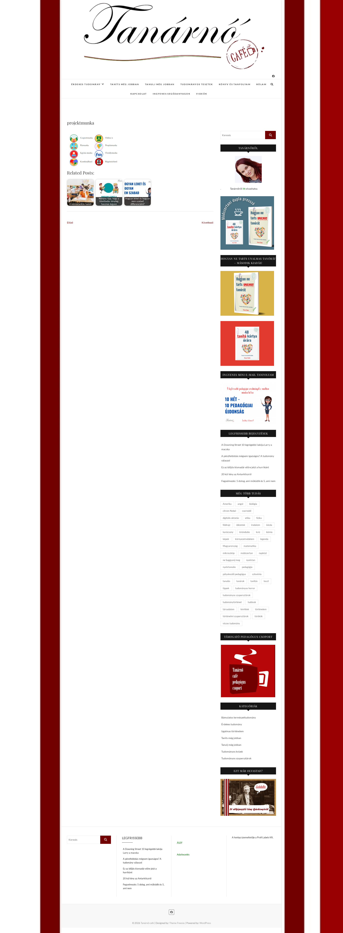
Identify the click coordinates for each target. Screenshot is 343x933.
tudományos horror (245, 588)
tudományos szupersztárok (236, 595)
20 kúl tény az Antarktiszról (236, 474)
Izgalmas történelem (232, 731)
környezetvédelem (244, 539)
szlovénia (257, 574)
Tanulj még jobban (160, 84)
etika (247, 518)
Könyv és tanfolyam (234, 84)
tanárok (240, 581)
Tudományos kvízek (232, 751)
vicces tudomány (231, 623)
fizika (259, 518)
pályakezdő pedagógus (234, 574)
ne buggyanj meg (231, 560)
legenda (264, 539)
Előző (70, 222)
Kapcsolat (138, 93)
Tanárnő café (147, 923)
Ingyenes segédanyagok (171, 93)
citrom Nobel (229, 510)
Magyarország (230, 546)
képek (226, 539)
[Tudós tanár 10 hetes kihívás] (248, 403)
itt (244, 188)
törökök (259, 616)
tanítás (254, 581)
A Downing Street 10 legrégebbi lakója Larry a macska (142, 851)
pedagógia (247, 567)
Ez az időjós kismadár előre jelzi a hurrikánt (245, 467)
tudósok (252, 602)
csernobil (246, 510)
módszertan (247, 553)
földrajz (226, 524)
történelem (261, 609)
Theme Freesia (177, 923)
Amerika (227, 503)
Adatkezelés (183, 854)
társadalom (228, 609)
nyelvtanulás (229, 567)
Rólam (261, 84)
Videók (201, 93)
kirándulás (244, 532)
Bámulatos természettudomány (238, 717)
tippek (226, 588)
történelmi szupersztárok (235, 616)
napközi (263, 553)
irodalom (255, 524)
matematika (250, 546)
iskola (269, 524)
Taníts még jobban (124, 84)
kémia (269, 532)
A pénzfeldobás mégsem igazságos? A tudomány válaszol (142, 860)
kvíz (258, 532)
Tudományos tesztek (196, 84)
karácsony (228, 532)
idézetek (240, 524)
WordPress (205, 923)
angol (240, 503)
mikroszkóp (229, 553)
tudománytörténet (232, 602)
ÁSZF (179, 842)
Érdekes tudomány (86, 84)
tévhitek (244, 609)
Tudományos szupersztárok (236, 758)
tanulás (226, 581)
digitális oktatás (231, 518)
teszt (266, 581)
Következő (207, 222)
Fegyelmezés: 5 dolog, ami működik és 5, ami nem (248, 480)
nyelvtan (250, 560)
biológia (253, 503)
